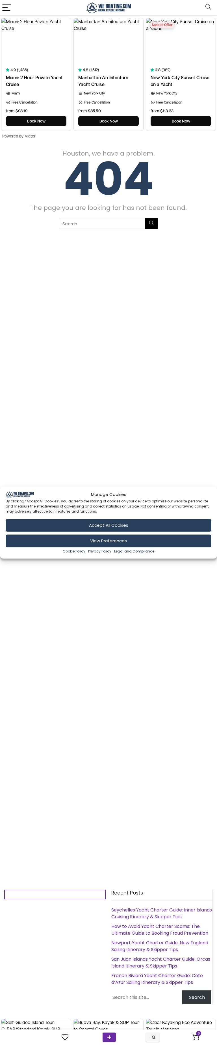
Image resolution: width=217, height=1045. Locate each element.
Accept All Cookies (108, 525)
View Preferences (108, 541)
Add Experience (109, 1037)
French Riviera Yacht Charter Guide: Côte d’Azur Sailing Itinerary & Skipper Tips (157, 979)
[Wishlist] (65, 1037)
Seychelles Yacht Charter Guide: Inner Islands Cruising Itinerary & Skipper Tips (161, 913)
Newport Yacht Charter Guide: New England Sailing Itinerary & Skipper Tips (159, 946)
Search (197, 997)
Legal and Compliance (134, 551)
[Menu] (7, 7)
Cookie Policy (74, 551)
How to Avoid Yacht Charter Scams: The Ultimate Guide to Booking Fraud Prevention (159, 929)
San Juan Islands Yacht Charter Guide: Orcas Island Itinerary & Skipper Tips (160, 962)
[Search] (208, 7)
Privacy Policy (99, 551)
